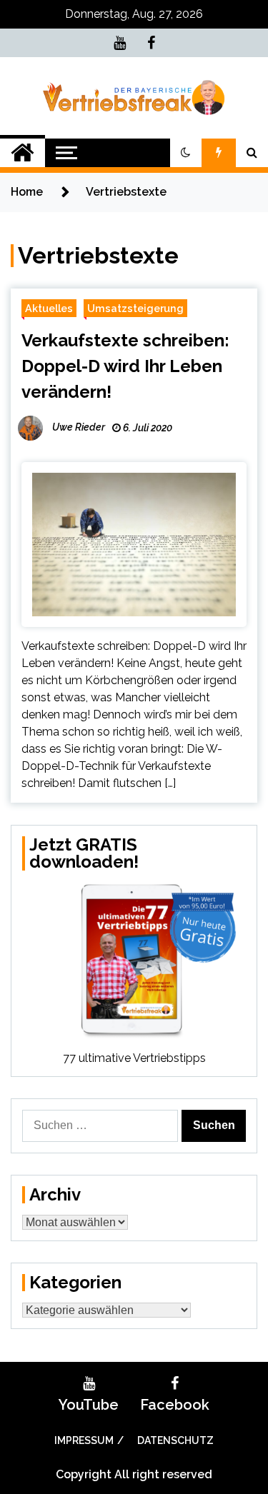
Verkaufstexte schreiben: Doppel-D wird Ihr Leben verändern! (125, 366)
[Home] (22, 153)
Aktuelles (49, 308)
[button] (186, 153)
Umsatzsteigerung (135, 308)
